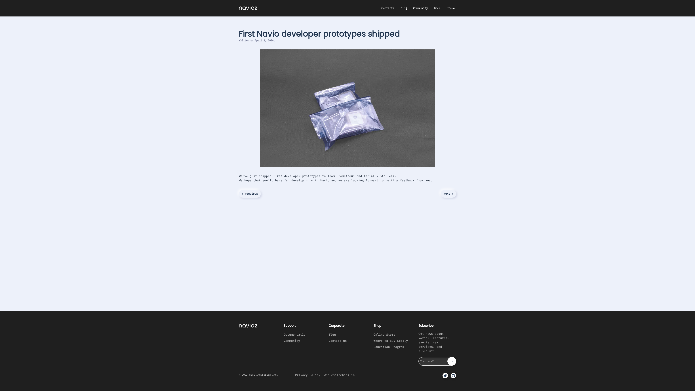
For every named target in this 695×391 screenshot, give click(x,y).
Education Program (389, 347)
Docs (437, 8)
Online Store (384, 335)
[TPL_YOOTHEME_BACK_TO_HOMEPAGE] (248, 8)
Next (448, 194)
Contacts (387, 8)
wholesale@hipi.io (339, 375)
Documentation (295, 335)
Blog (404, 8)
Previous (250, 194)
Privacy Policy (307, 375)
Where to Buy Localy (391, 341)
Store (451, 8)
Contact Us (338, 341)
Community (420, 8)
